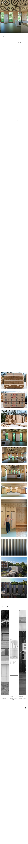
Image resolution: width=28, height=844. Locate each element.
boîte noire (21, 696)
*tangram (5, 3)
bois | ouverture (3, 698)
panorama (3, 696)
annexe (11, 696)
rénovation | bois (21, 698)
